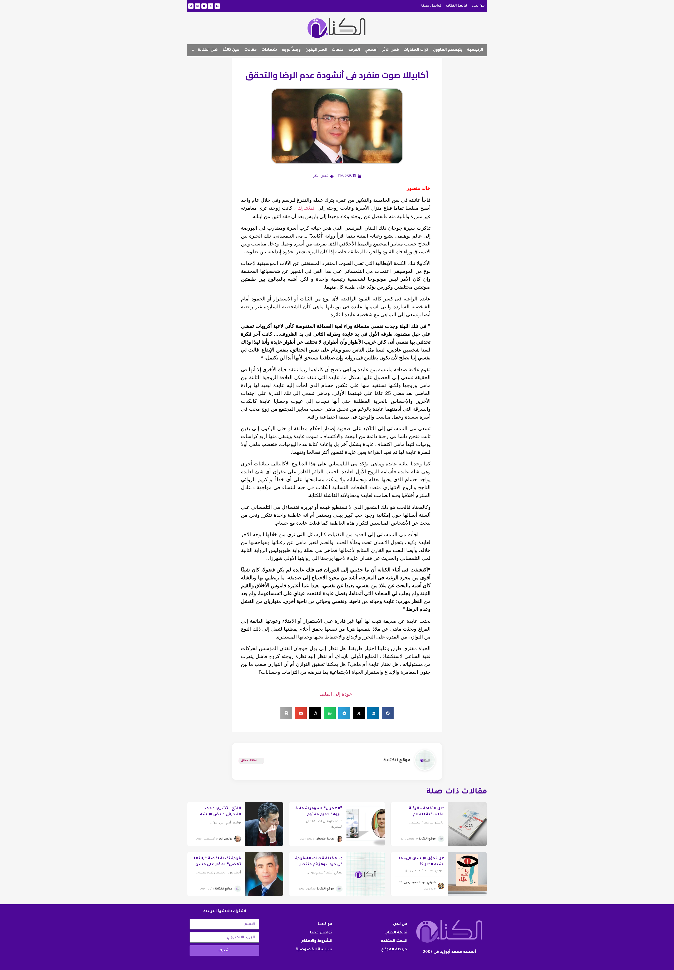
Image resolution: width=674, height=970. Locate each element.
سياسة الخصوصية (314, 950)
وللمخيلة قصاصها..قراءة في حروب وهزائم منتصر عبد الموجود (319, 865)
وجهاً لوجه (291, 50)
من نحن (478, 6)
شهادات (269, 50)
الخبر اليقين (316, 50)
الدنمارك (307, 209)
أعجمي (371, 50)
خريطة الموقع (394, 950)
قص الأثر (390, 50)
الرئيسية (475, 50)
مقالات (250, 50)
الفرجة (354, 50)
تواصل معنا (431, 6)
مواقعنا (325, 924)
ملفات (338, 50)
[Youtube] (204, 6)
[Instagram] (197, 6)
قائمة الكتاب (456, 6)
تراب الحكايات (416, 50)
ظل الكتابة (208, 50)
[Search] (191, 6)
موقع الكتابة (396, 760)
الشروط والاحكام (316, 941)
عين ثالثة (231, 50)
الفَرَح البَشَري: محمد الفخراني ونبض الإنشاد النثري (220, 815)
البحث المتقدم (393, 941)
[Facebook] (217, 6)
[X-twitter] (210, 6)
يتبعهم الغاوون (447, 50)
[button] (388, 713)
